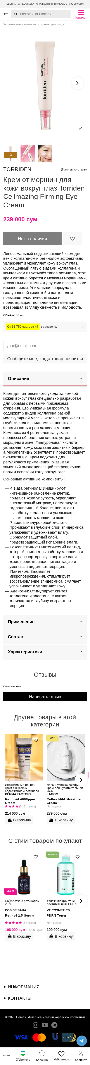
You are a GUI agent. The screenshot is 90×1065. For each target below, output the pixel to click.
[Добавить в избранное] (72, 238)
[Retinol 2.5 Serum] (24, 874)
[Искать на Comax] (14, 14)
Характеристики (25, 651)
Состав (15, 636)
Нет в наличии (32, 238)
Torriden (17, 169)
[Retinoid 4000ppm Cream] (24, 757)
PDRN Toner (56, 915)
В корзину (22, 820)
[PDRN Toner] (66, 874)
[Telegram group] (54, 1026)
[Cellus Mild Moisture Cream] (66, 757)
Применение (21, 621)
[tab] (45, 379)
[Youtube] (45, 1026)
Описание (18, 378)
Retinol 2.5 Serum (19, 915)
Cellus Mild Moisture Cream (64, 800)
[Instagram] (36, 1026)
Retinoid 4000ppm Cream (20, 800)
